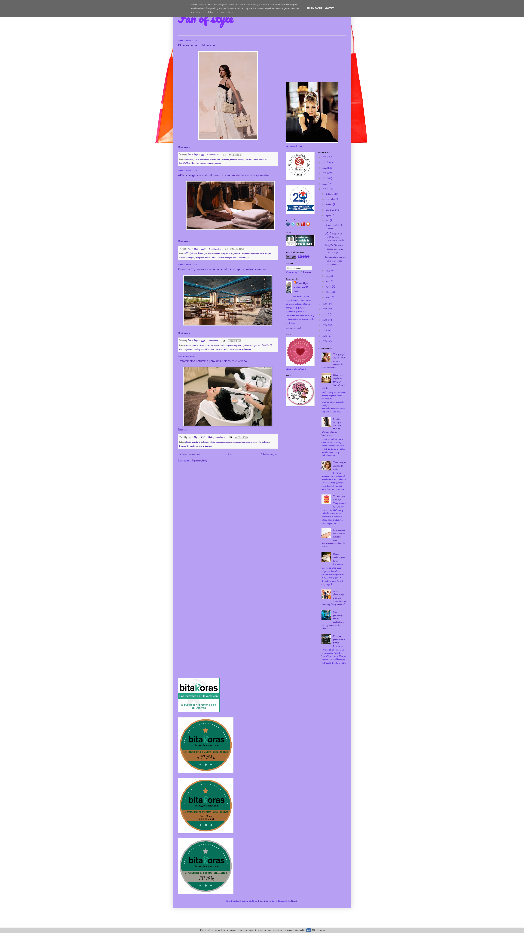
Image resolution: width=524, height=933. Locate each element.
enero (329, 297)
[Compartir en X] (235, 155)
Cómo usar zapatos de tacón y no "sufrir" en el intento (333, 381)
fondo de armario (237, 159)
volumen (208, 445)
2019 (325, 304)
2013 (325, 336)
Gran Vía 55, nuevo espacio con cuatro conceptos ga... (334, 249)
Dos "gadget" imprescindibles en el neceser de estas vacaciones (333, 360)
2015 (325, 325)
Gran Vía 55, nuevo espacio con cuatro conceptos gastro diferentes (222, 269)
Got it (329, 8)
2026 (325, 157)
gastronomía (247, 345)
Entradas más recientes (189, 454)
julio (328, 220)
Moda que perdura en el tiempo (339, 639)
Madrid (204, 349)
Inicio (230, 454)
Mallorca (248, 159)
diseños (213, 159)
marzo (329, 286)
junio (328, 270)
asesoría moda (214, 253)
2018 (325, 309)
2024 (325, 168)
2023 (325, 173)
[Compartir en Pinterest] (240, 155)
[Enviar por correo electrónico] (230, 155)
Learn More (314, 8)
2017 (325, 314)
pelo (259, 441)
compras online (227, 253)
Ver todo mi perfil (294, 328)
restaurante (246, 349)
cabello (212, 441)
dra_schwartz (264, 900)
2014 (325, 330)
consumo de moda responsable (246, 253)
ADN (187, 253)
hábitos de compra (186, 257)
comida (222, 345)
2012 (325, 341)
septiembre (331, 209)
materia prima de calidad (218, 349)
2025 (325, 162)
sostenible (210, 163)
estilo (262, 253)
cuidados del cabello (223, 441)
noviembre (331, 199)
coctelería (215, 345)
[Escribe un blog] (232, 155)
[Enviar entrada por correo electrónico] (224, 154)
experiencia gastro (234, 345)
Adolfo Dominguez (199, 253)
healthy (197, 349)
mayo (328, 276)
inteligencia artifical (203, 257)
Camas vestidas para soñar (339, 557)
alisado (188, 441)
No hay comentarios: (217, 437)
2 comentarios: (215, 248)
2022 (325, 178)
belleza (206, 441)
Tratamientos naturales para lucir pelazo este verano (212, 361)
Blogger (294, 900)
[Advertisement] (316, 59)
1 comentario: (213, 340)
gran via (257, 345)
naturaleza (263, 159)
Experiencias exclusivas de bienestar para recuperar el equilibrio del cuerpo (333, 538)
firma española (223, 159)
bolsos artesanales (201, 159)
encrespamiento (238, 441)
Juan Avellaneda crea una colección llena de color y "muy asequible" (333, 597)
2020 (325, 189)
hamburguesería (186, 349)
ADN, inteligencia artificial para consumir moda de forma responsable (223, 175)
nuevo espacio (235, 349)
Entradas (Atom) (199, 460)
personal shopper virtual (228, 257)
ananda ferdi (197, 441)
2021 (325, 183)
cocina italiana (204, 345)
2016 (325, 320)
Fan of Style (301, 283)
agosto (329, 215)
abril (328, 281)
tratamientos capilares (188, 445)
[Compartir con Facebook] (237, 155)
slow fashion (201, 163)
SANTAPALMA (187, 163)
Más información (318, 930)
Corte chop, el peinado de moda (339, 465)
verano (218, 163)
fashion (268, 253)
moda (256, 159)
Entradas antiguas (268, 454)
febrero (329, 292)
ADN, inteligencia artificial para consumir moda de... (335, 237)
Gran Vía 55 (267, 345)
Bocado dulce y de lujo (339, 497)
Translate (307, 272)
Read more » (184, 147)
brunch (195, 345)
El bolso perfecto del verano (196, 45)
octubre (329, 204)
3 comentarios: (213, 154)
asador (188, 345)
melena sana (251, 441)
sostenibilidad (244, 257)
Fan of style (205, 18)
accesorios (189, 159)
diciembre (330, 193)
